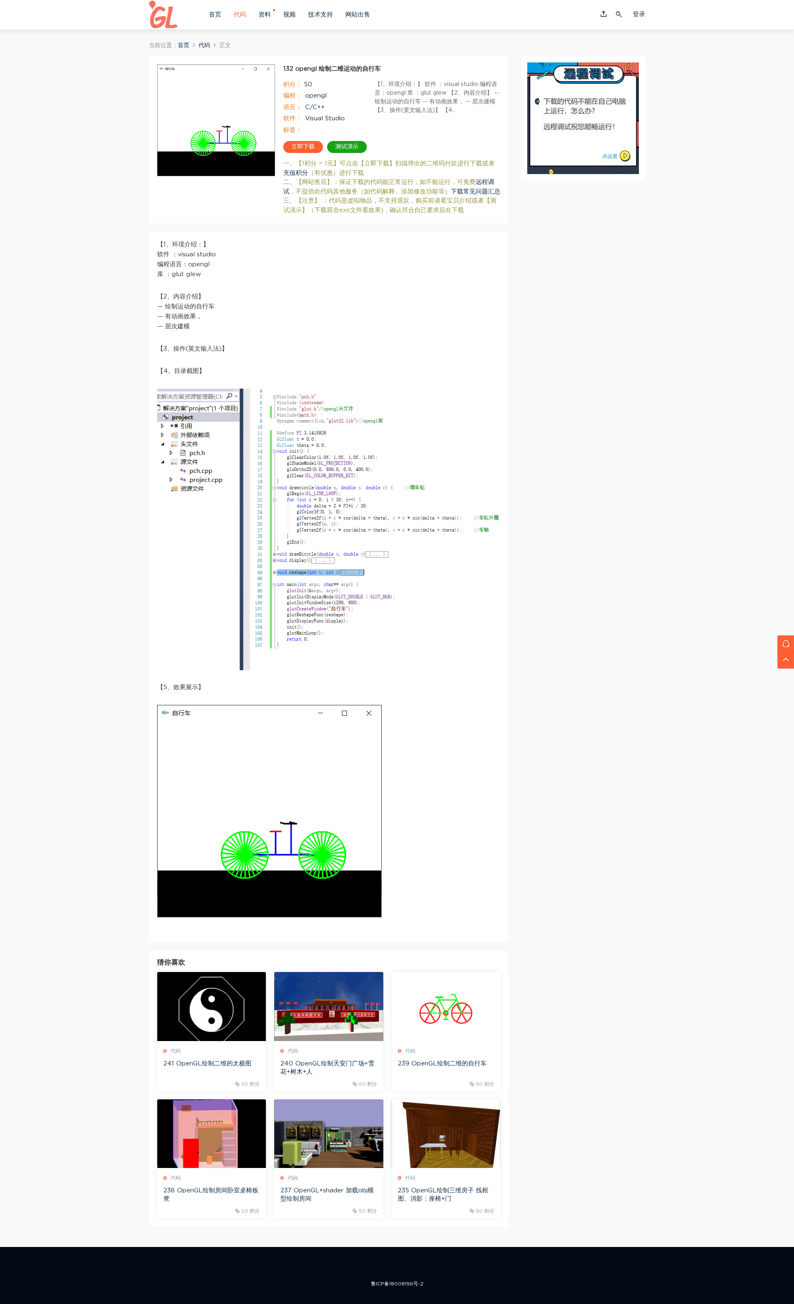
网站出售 (357, 15)
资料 (264, 15)
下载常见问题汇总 (475, 192)
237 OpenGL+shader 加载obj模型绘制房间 (327, 1194)
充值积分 (295, 173)
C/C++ (315, 107)
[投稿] (603, 14)
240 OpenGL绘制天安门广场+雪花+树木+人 (327, 1067)
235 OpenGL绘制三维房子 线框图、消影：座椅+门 (443, 1194)
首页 (215, 15)
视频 (289, 15)
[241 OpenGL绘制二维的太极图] (211, 1006)
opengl (316, 96)
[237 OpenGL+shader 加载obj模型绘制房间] (328, 1133)
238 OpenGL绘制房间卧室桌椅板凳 (210, 1194)
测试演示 (347, 147)
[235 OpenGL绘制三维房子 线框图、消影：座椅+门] (446, 1133)
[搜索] (620, 14)
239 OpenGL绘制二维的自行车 (442, 1063)
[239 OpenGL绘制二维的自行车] (446, 1006)
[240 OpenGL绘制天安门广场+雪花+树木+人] (328, 1006)
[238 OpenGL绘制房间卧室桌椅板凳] (211, 1133)
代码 (240, 15)
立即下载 (303, 147)
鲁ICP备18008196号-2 (397, 1283)
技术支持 (320, 15)
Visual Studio (325, 118)
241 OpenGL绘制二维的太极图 (207, 1063)
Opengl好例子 (163, 14)
